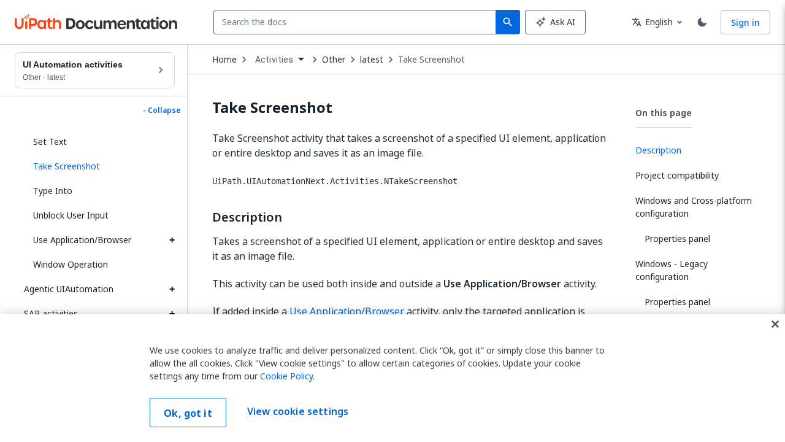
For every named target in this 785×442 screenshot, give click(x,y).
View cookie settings (297, 411)
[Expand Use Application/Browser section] (172, 240)
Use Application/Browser (82, 239)
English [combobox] (652, 21)
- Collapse (162, 110)
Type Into (52, 190)
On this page (663, 112)
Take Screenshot (431, 59)
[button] (99, 166)
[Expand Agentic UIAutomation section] (172, 289)
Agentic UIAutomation (68, 288)
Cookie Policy (286, 376)
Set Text (50, 141)
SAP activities (51, 313)
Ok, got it (188, 413)
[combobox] (357, 22)
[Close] (775, 324)
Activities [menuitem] (274, 59)
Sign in (745, 22)
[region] (392, 378)
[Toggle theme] (702, 22)
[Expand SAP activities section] (172, 313)
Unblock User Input (71, 215)
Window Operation (70, 264)
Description (247, 217)
